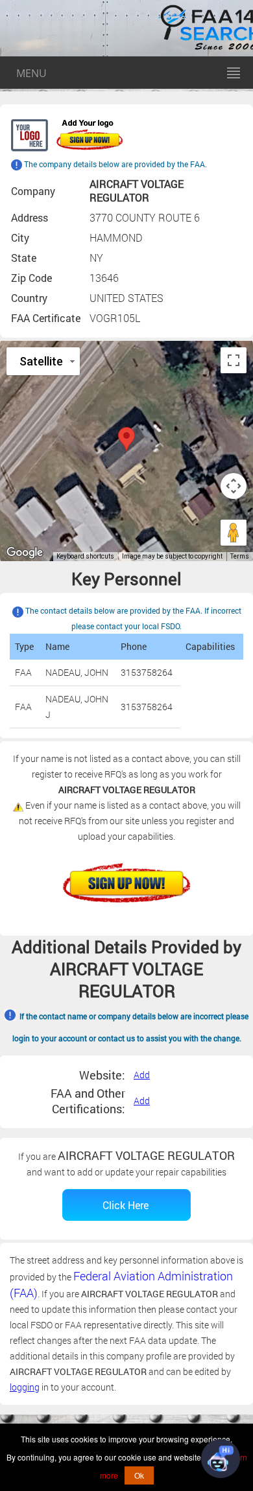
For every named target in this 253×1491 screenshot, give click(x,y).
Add (142, 1075)
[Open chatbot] (220, 1458)
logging (25, 1387)
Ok (139, 1475)
